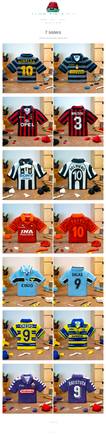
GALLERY (44, 19)
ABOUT (53, 19)
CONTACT (62, 19)
